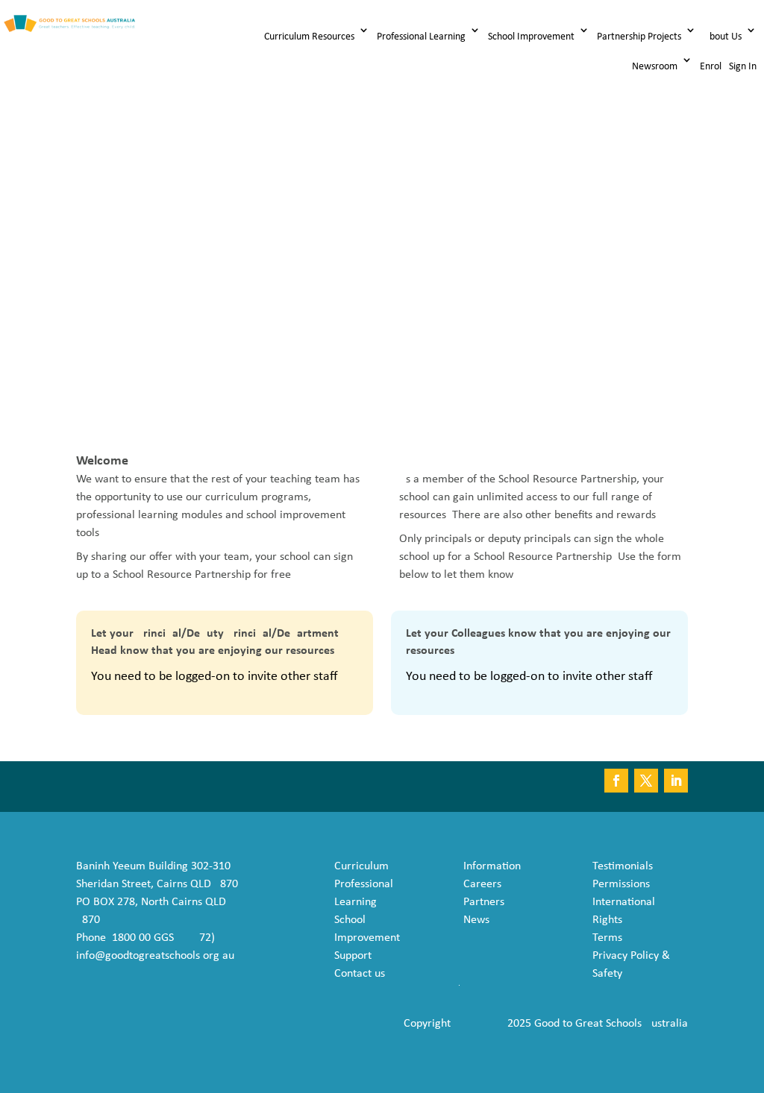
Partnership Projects (639, 36)
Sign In (743, 66)
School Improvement (531, 36)
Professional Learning (421, 36)
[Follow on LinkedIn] (676, 781)
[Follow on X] (646, 781)
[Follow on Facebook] (616, 781)
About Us (723, 36)
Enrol (710, 66)
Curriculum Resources (309, 36)
